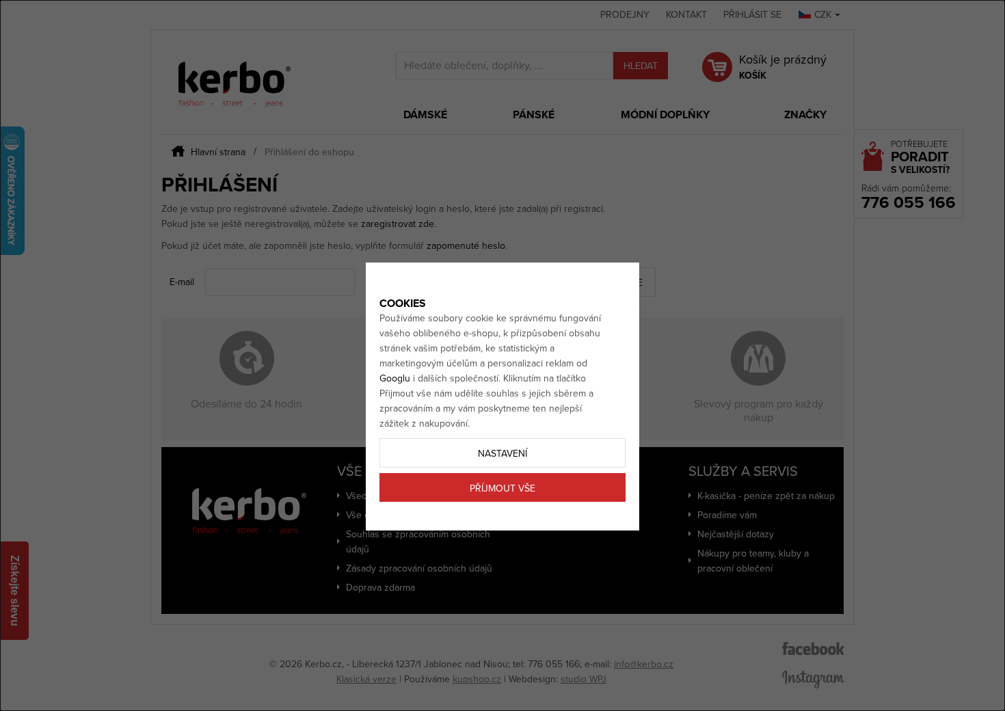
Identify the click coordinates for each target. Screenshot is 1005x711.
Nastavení (502, 453)
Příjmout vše (502, 488)
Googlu (394, 378)
